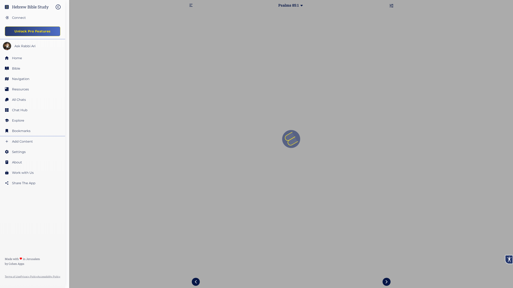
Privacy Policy (28, 276)
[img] (60, 7)
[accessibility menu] (509, 259)
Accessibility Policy (48, 276)
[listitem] (32, 68)
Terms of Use (12, 276)
